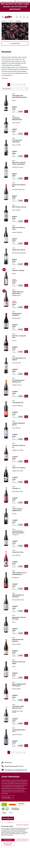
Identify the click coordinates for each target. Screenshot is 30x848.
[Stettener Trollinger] (6, 277)
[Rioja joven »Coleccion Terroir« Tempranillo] (6, 170)
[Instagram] (15, 1)
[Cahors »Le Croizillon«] (6, 474)
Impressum (26, 824)
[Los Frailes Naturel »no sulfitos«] (6, 365)
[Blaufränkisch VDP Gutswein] (6, 647)
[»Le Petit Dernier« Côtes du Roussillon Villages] (6, 538)
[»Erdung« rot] (6, 495)
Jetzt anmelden (7, 797)
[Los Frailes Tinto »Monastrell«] (6, 147)
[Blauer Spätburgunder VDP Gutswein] (6, 691)
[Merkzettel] (20, 17)
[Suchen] (17, 17)
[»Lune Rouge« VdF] (6, 409)
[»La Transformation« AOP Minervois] (6, 388)
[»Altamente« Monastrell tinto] (6, 125)
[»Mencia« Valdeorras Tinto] (6, 235)
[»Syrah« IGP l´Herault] (6, 256)
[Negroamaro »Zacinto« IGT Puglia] (6, 625)
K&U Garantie (8, 762)
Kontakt (10, 1)
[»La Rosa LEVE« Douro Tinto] (6, 737)
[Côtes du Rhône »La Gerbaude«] (6, 602)
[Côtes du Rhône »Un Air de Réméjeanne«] (6, 580)
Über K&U (4, 1)
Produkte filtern (16, 43)
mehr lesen (5, 78)
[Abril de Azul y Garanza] (6, 213)
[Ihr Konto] (24, 17)
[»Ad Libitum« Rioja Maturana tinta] (6, 714)
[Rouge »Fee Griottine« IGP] (6, 192)
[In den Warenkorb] (26, 111)
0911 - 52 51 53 (19, 766)
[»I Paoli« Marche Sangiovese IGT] (6, 516)
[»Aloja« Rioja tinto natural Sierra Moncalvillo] (6, 299)
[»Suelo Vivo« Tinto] (6, 559)
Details (20, 111)
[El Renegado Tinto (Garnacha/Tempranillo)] (6, 103)
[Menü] (3, 17)
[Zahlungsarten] (4, 812)
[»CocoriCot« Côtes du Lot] (6, 453)
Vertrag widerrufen (8, 818)
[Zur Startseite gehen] (8, 17)
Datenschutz (19, 824)
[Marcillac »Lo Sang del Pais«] (6, 343)
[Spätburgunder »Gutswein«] (6, 321)
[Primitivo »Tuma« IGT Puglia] (6, 669)
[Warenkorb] (27, 17)
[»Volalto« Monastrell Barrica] (6, 430)
